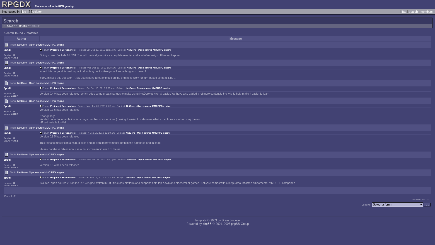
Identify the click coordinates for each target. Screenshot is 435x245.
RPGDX (8, 25)
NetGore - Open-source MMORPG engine (40, 44)
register (37, 11)
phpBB (207, 223)
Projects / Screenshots (63, 50)
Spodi (7, 50)
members (426, 11)
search (413, 11)
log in (25, 11)
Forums (22, 25)
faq (404, 11)
